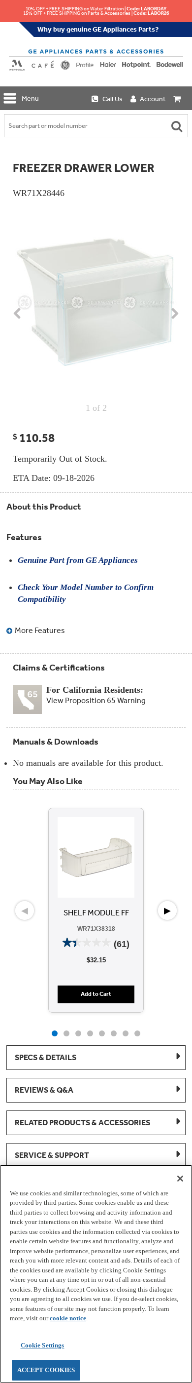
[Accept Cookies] (180, 1178)
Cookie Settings (42, 1345)
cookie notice (68, 1318)
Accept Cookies (46, 1370)
